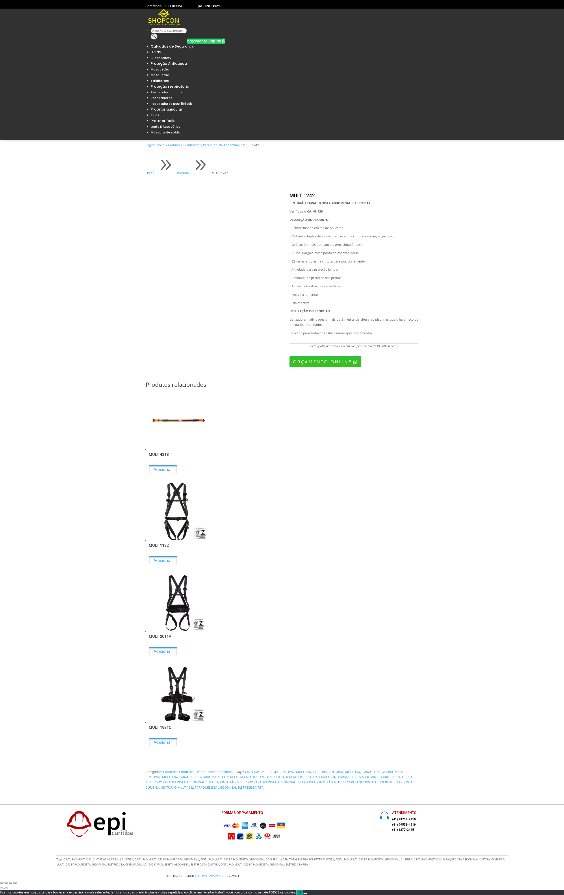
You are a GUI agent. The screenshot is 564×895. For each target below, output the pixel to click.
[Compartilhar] (10, 883)
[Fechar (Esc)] (15, 883)
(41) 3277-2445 (403, 829)
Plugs (155, 115)
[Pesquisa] (154, 36)
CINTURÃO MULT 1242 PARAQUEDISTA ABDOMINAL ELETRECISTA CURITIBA (172, 864)
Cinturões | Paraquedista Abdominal (212, 145)
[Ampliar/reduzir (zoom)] (2, 883)
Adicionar (163, 469)
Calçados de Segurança (172, 46)
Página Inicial (155, 145)
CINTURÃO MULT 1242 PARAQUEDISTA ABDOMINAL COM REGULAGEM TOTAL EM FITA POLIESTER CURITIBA (224, 777)
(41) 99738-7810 (404, 819)
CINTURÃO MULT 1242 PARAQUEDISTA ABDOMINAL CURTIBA (452, 859)
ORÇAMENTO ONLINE (322, 362)
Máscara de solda (165, 132)
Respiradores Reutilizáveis (172, 104)
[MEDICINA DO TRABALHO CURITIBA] (164, 25)
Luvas (156, 52)
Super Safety (161, 58)
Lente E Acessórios (165, 126)
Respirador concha (166, 92)
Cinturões (175, 145)
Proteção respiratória (170, 86)
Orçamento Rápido (206, 41)
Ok (300, 892)
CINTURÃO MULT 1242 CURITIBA (303, 772)
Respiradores (161, 98)
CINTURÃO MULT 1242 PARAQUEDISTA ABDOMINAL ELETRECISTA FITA (212, 787)
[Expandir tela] (6, 883)
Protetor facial (163, 120)
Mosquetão (160, 69)
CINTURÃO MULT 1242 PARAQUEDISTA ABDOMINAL (366, 772)
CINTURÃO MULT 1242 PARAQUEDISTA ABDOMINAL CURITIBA (349, 777)
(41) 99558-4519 (404, 824)
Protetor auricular (166, 109)
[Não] (305, 893)
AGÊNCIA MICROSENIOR (211, 876)
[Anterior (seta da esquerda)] (2, 888)
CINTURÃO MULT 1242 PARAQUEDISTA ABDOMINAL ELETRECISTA (267, 782)
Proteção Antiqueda (169, 63)
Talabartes (160, 81)
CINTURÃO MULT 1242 (261, 772)
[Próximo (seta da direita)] (6, 888)
